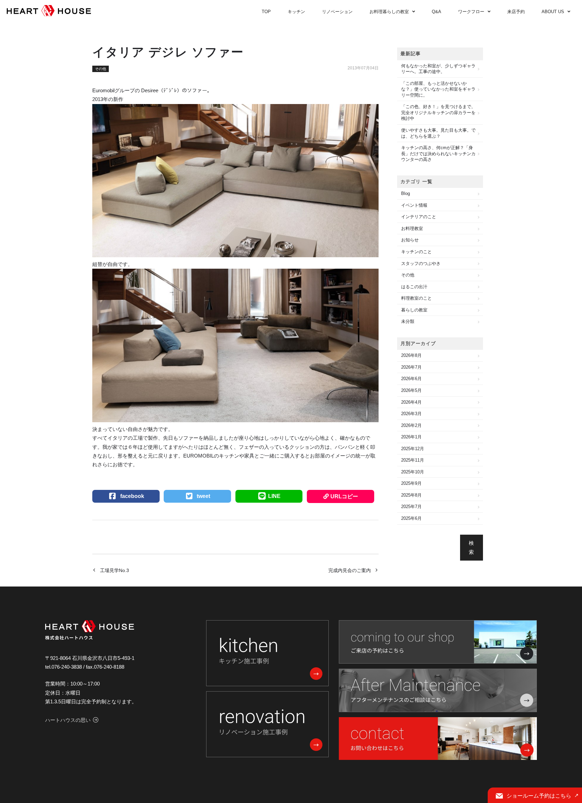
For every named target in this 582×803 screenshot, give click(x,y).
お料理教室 (412, 228)
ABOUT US (553, 11)
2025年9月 (411, 483)
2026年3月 (411, 413)
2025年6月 (411, 518)
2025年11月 (412, 460)
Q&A (436, 11)
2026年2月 (411, 425)
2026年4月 (411, 402)
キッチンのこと (416, 251)
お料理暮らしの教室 (389, 11)
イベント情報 (414, 205)
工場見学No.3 (114, 570)
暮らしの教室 (414, 309)
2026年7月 (411, 367)
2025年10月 (412, 471)
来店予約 (516, 11)
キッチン (296, 11)
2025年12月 (412, 448)
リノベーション (337, 11)
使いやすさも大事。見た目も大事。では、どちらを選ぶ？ (438, 133)
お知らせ (410, 239)
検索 (471, 547)
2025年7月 (411, 506)
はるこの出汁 (414, 286)
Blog (405, 193)
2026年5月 (411, 390)
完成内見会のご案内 (349, 570)
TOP (266, 11)
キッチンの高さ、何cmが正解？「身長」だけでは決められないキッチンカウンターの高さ (438, 153)
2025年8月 (411, 495)
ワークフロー (471, 11)
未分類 (407, 321)
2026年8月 (411, 355)
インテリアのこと (418, 216)
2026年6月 (411, 378)
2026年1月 (411, 436)
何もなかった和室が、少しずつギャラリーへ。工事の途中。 (438, 68)
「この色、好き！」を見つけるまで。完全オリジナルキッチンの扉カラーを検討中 (438, 112)
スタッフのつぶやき (421, 263)
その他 (100, 69)
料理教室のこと (416, 298)
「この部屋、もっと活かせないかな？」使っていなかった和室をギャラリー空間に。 (438, 89)
